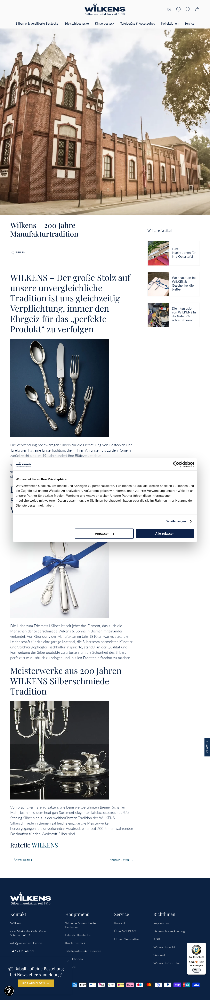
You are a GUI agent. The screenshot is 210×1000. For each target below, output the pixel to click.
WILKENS (45, 845)
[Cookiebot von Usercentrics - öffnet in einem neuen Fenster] (176, 464)
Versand (159, 955)
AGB (156, 939)
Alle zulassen (164, 533)
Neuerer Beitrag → (121, 859)
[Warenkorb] (197, 9)
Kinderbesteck (75, 943)
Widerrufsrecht (164, 947)
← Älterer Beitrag (21, 859)
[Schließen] (68, 961)
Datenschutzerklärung (169, 931)
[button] (188, 9)
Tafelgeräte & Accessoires (83, 951)
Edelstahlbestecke (77, 935)
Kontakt (119, 923)
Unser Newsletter (126, 939)
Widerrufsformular (166, 963)
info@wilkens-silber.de (26, 943)
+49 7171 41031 (22, 951)
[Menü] (203, 945)
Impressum (161, 923)
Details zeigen (175, 521)
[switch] (196, 970)
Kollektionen (74, 959)
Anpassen (102, 533)
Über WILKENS (125, 931)
